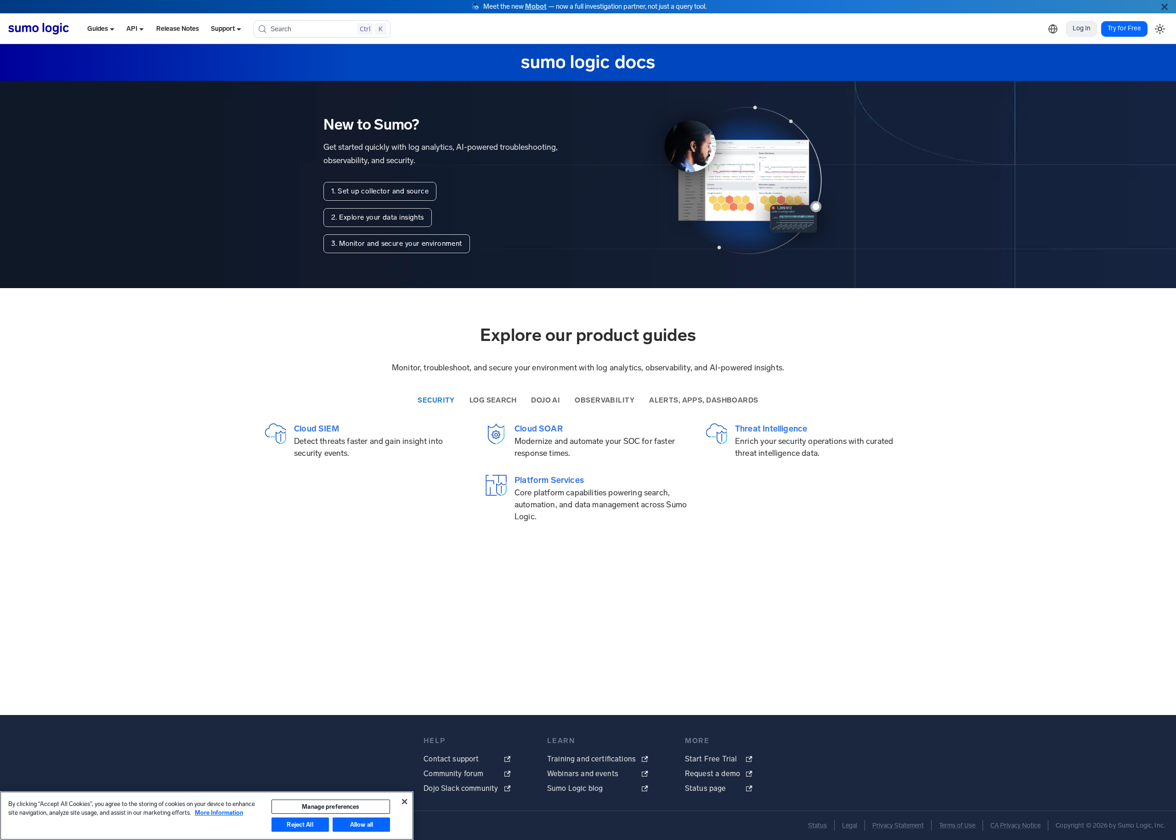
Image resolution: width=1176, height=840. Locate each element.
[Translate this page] (1053, 29)
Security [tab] (436, 400)
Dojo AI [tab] (545, 400)
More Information (219, 812)
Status (817, 825)
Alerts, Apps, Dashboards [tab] (703, 400)
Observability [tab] (604, 400)
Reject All (300, 824)
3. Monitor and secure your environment (396, 243)
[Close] (1164, 6)
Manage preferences (330, 806)
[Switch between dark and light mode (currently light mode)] (1160, 29)
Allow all (361, 824)
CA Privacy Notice (1015, 825)
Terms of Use (957, 825)
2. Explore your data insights (377, 217)
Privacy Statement (898, 825)
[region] (206, 815)
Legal (849, 825)
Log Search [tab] (492, 400)
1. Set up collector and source (380, 191)
